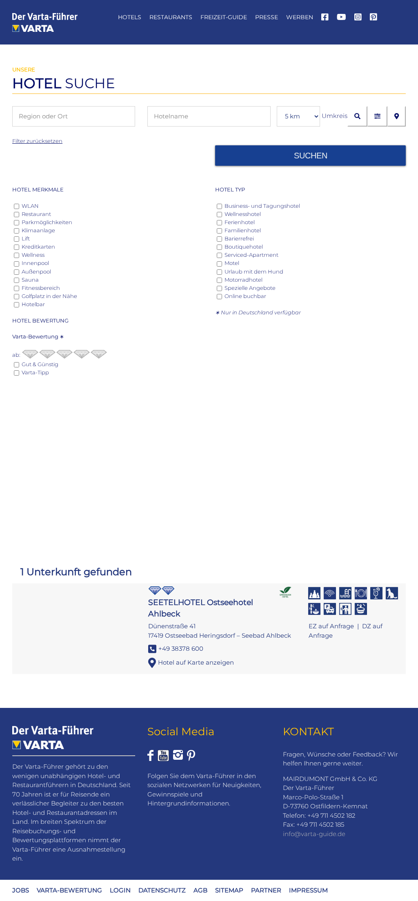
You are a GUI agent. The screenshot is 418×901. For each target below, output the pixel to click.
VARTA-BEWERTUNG (69, 890)
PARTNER (266, 890)
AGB (200, 890)
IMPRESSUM (308, 890)
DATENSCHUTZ (162, 890)
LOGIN (120, 890)
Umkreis (334, 116)
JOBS (20, 890)
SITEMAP (229, 890)
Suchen (310, 155)
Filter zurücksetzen (37, 141)
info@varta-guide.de (314, 834)
